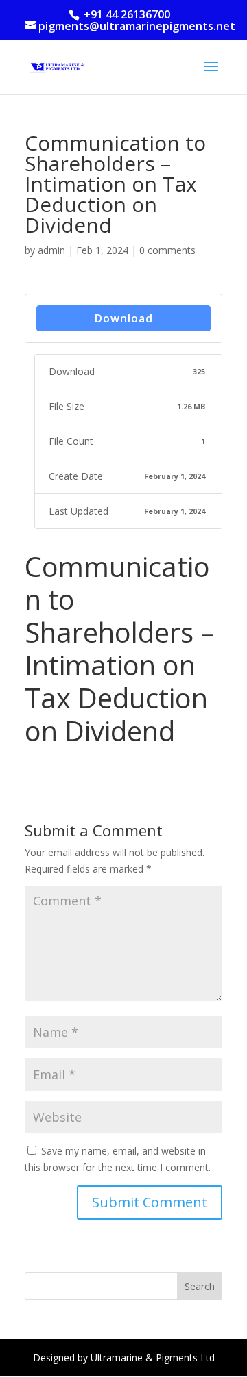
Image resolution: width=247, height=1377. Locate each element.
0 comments (167, 250)
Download (124, 318)
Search (200, 1286)
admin (51, 250)
